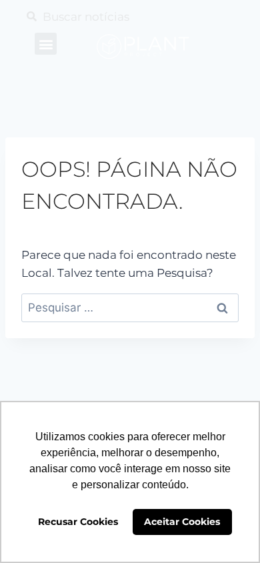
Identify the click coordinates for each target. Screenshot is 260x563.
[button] (46, 44)
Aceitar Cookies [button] (182, 522)
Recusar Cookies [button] (78, 522)
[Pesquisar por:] (130, 307)
